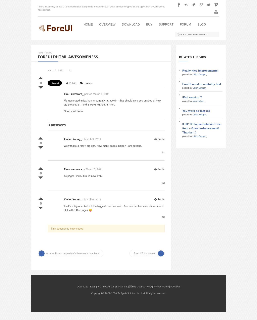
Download (131, 24)
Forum (185, 24)
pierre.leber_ (199, 101)
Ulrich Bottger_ (200, 74)
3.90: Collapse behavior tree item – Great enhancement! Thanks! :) (201, 128)
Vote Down (41, 87)
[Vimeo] (216, 4)
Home (88, 24)
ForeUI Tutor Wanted (145, 253)
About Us (175, 286)
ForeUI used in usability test (201, 84)
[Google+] (201, 4)
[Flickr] (186, 4)
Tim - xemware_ (74, 94)
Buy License (138, 286)
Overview (107, 24)
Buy (149, 24)
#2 (163, 182)
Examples (95, 286)
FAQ (149, 286)
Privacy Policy (161, 286)
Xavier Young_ (73, 139)
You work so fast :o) (196, 110)
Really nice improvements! (200, 70)
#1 (163, 152)
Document (121, 286)
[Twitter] (208, 4)
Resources (108, 286)
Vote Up (41, 77)
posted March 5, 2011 (97, 94)
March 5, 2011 (92, 139)
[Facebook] (179, 4)
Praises (88, 83)
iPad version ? (192, 97)
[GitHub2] (194, 4)
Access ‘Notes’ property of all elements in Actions (72, 253)
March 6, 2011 (92, 199)
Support (166, 24)
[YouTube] (216, 12)
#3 (163, 216)
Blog (202, 24)
